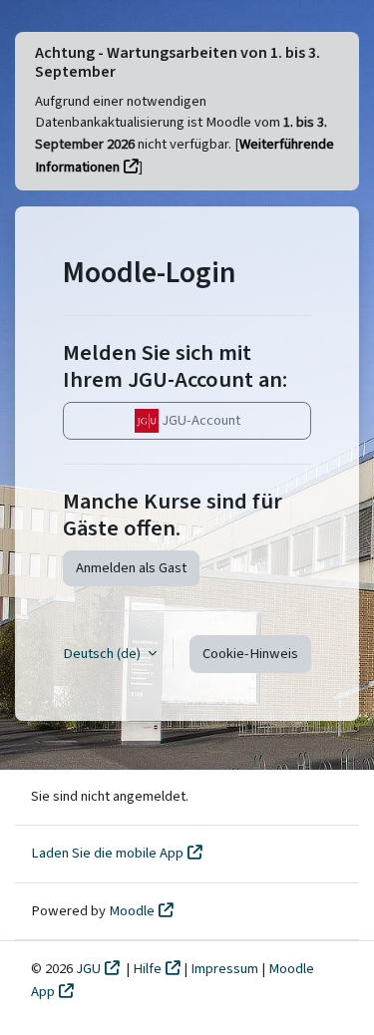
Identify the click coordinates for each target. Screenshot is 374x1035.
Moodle (132, 910)
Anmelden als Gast (131, 567)
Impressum (225, 968)
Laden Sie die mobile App (107, 853)
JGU (88, 968)
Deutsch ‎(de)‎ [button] (103, 653)
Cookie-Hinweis (250, 653)
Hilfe (147, 968)
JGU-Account (199, 420)
